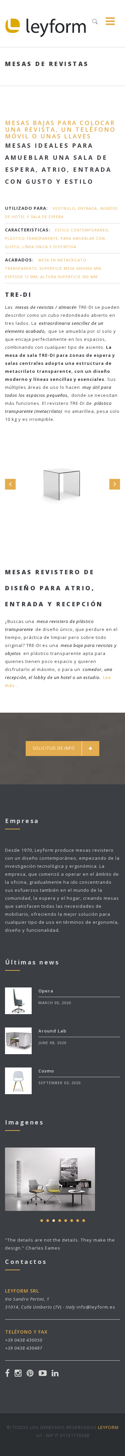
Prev (10, 484)
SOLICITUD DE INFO (54, 748)
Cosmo (46, 1071)
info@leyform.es (96, 1307)
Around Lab (52, 1031)
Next (114, 484)
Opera (45, 991)
